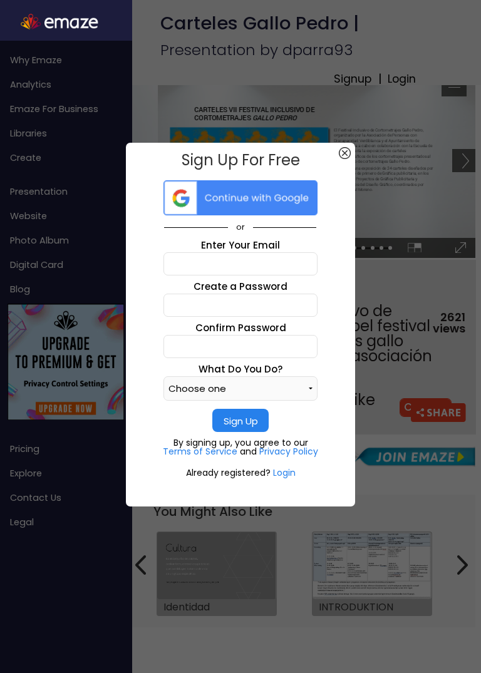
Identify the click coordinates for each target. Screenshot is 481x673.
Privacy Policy (288, 451)
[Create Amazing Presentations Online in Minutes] (66, 22)
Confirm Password (240, 327)
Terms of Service (201, 451)
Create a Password (240, 286)
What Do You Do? (240, 369)
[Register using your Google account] (240, 197)
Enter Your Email (240, 245)
